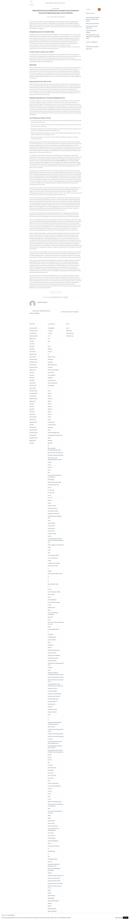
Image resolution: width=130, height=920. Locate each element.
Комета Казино (51, 895)
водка (49, 890)
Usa (49, 856)
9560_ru (50, 411)
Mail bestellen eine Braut (53, 650)
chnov (49, 550)
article (49, 430)
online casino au (51, 726)
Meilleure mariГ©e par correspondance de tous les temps (55, 673)
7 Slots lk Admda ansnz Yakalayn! (91, 31)
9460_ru (50, 403)
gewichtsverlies (51, 607)
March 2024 (32, 351)
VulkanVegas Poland (52, 859)
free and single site (52, 599)
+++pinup (50, 330)
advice (49, 419)
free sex (49, 604)
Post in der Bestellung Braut (54, 786)
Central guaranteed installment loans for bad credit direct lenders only (55, 540)
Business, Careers (52, 505)
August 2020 (32, 440)
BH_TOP (50, 467)
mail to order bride (52, 660)
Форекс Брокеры (52, 908)
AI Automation (51, 422)
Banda (49, 437)
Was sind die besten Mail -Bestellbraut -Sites (54, 865)
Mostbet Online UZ (52, 701)
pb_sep (49, 757)
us (48, 853)
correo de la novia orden (53, 555)
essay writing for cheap (53, 584)
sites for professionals (53, 826)
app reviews (50, 427)
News (49, 714)
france (49, 597)
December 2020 (33, 430)
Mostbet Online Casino (53, 698)
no (48, 719)
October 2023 (32, 364)
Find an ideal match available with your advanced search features (92, 19)
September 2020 (33, 437)
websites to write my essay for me (55, 875)
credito (49, 560)
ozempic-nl (50, 738)
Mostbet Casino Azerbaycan (54, 693)
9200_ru (50, 396)
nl (48, 717)
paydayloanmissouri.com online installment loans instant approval (55, 751)
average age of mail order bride (55, 435)
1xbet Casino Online (52, 383)
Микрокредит (51, 898)
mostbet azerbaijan (52, 691)
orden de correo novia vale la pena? (56, 736)
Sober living (50, 833)
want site (50, 861)
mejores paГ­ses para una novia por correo (56, 680)
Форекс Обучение (52, 911)
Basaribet (50, 443)
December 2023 (33, 359)
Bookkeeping (51, 479)
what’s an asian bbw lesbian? (92, 23)
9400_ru (50, 401)
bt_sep (49, 495)
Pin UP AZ (50, 765)
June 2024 (31, 343)
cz (48, 568)
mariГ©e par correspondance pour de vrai (56, 664)
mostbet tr (50, 706)
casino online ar (51, 528)
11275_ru (50, 351)
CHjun (49, 547)
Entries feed (69, 330)
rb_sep (49, 799)
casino (49, 520)
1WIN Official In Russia (53, 369)
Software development (53, 840)
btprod (49, 503)
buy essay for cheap (52, 508)
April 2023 (31, 380)
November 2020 (33, 432)
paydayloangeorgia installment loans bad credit (55, 746)
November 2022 (33, 393)
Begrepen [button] (125, 917)
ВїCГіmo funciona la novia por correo (55, 886)
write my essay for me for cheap (55, 883)
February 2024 (32, 354)
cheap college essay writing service (56, 544)
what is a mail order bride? (54, 878)
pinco (49, 780)
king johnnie (50, 645)
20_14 (49, 390)
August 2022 (32, 401)
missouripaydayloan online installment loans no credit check (55, 684)
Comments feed (69, 333)
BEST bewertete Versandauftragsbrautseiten (54, 449)
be (48, 445)
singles (49, 818)
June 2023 (31, 375)
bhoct (49, 470)
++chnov (50, 333)
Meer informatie (119, 917)
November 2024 (33, 330)
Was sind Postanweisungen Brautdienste (54, 869)
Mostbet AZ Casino (52, 688)
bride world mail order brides (54, 482)
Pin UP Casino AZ (52, 775)
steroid (49, 843)
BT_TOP (50, 497)
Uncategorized (55, 8)
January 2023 (32, 388)
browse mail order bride (53, 484)
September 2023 (33, 367)
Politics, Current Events (53, 783)
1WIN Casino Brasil (52, 364)
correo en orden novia (53, 558)
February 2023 (32, 385)
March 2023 (32, 383)
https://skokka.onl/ (61, 160)
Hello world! (89, 48)
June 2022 (31, 406)
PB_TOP (50, 759)
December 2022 (33, 390)
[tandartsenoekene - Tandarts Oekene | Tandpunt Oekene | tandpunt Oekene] (36, 3)
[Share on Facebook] (51, 292)
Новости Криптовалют (53, 900)
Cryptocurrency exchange (54, 563)
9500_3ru (50, 409)
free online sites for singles (54, 602)
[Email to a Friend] (56, 292)
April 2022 (31, 411)
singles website (51, 820)
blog (49, 472)
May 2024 (31, 346)
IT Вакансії (50, 634)
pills (49, 762)
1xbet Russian (51, 385)
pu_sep (49, 793)
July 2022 (31, 403)
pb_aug (49, 754)
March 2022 (32, 414)
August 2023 (32, 369)
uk (48, 848)
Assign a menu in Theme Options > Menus (55, 3)
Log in (67, 328)
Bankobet (50, 440)
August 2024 (32, 338)
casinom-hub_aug (52, 533)
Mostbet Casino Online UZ (54, 696)
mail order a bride (52, 652)
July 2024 (31, 341)
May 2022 (31, 409)
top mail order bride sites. (54, 846)
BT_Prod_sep (51, 492)
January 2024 (32, 356)
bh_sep (49, 464)
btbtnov (50, 500)
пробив (49, 903)
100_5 (49, 346)
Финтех (49, 906)
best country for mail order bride (55, 452)
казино (49, 893)
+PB (49, 341)
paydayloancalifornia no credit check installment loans (55, 742)
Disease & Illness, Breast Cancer (55, 573)
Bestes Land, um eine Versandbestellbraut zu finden (55, 458)
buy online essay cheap (53, 510)
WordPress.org (69, 336)
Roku (49, 808)
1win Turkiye (51, 372)
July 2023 (31, 372)
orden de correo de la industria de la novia (55, 730)
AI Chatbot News (52, 424)
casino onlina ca (51, 525)
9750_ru (50, 416)
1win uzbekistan (51, 375)
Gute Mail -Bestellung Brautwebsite (53, 613)
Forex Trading (51, 594)
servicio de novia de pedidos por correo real (55, 812)
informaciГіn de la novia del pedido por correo (56, 623)
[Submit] (99, 9)
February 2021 (32, 427)
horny (49, 619)
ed (48, 576)
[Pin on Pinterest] (58, 292)
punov (49, 796)
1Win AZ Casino (51, 356)
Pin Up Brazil (51, 770)
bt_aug (49, 487)
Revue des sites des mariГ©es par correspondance (55, 805)
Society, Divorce (51, 835)
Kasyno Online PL (52, 639)
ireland (49, 626)
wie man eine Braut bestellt (54, 880)
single (49, 815)
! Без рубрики (51, 328)
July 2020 (31, 443)
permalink (66, 297)
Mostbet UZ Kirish (52, 712)
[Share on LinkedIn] (60, 292)
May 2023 (31, 377)
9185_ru (50, 393)
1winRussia (50, 377)
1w (48, 354)
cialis (49, 552)
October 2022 (32, 396)
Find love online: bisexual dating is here (91, 26)
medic (49, 670)
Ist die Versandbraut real (53, 629)
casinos (49, 536)
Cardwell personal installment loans (54, 517)
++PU (49, 336)
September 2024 (33, 336)
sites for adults (51, 823)
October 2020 (32, 435)
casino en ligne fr (51, 523)
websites (50, 873)
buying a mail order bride (53, 513)
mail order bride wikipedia (54, 655)
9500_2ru (50, 406)
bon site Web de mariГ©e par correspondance (54, 476)
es (48, 581)
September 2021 (33, 422)
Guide (49, 610)
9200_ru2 (50, 398)
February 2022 (32, 416)
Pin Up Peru (50, 778)
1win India (50, 367)
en (48, 578)
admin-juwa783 (61, 16)
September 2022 (33, 398)
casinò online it (51, 531)
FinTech (49, 589)
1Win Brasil (50, 359)
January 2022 (32, 419)
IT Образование (52, 637)
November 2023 (33, 362)
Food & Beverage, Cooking (54, 591)
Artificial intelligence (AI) (53, 432)
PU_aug (49, 791)
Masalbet (50, 667)
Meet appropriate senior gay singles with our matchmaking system (93, 36)
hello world (50, 617)
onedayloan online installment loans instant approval (54, 723)
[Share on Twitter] (53, 292)
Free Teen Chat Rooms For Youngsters (70, 311)
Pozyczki (50, 788)
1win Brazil (50, 362)
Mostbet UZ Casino (52, 709)
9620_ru (50, 414)
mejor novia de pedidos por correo (56, 677)
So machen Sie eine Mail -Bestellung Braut (53, 829)
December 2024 (33, 328)
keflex (49, 642)
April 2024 (31, 349)
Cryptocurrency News (53, 565)
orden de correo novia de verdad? (55, 733)
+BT (49, 338)
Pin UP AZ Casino (52, 767)
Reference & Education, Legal (54, 801)
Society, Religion (51, 838)
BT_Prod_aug (51, 490)
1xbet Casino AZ (52, 380)
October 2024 (32, 333)
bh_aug (49, 462)
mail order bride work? (53, 658)
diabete (49, 571)
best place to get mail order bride (55, 455)
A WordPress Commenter (92, 46)
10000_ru (50, 349)
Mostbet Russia (51, 704)
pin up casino (51, 772)
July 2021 (31, 424)
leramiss (50, 647)
